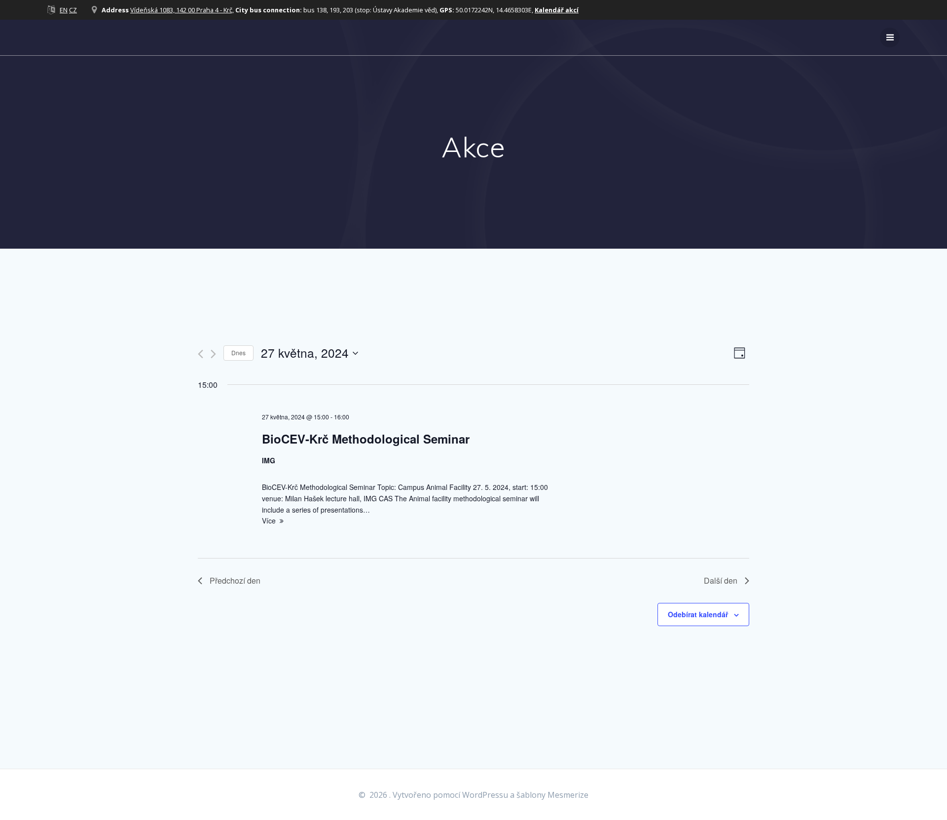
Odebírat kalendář (698, 614)
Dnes (238, 352)
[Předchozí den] (200, 354)
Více (269, 520)
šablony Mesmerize (552, 794)
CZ (73, 9)
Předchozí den (235, 580)
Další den (720, 580)
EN (64, 9)
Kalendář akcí (557, 9)
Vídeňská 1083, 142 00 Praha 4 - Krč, (182, 9)
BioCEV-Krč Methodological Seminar (366, 438)
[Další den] (213, 354)
